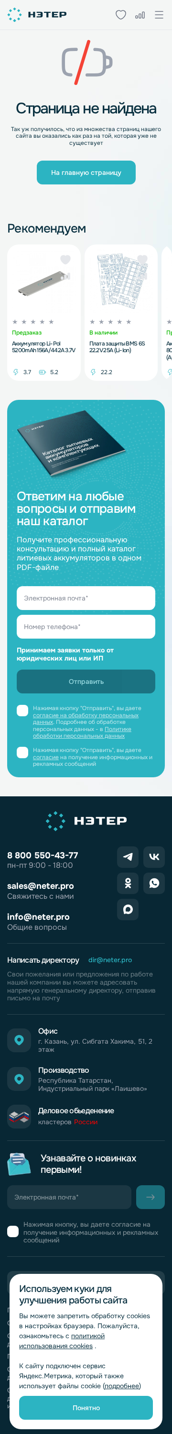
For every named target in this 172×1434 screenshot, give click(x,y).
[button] (65, 259)
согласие (46, 757)
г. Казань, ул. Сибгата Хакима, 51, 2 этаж (95, 1045)
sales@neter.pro (40, 886)
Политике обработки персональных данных (82, 732)
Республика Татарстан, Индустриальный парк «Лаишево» (92, 1085)
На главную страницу (86, 172)
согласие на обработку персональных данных (86, 719)
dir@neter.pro (110, 960)
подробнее (122, 1386)
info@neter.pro (38, 917)
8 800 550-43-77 (42, 855)
